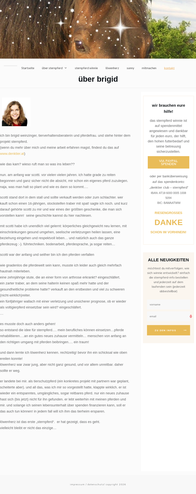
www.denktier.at (12, 154)
